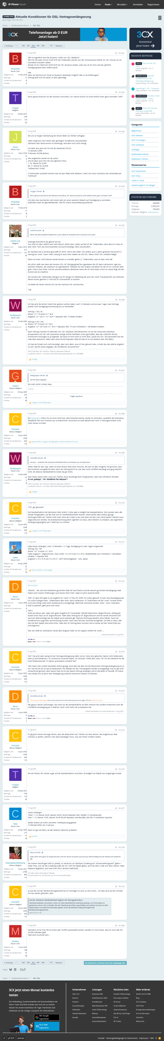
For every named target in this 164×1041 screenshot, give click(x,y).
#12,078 (122, 847)
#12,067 (122, 370)
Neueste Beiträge (142, 56)
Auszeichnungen (78, 1006)
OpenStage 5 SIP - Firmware (147, 88)
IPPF (12, 1038)
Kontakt (75, 1017)
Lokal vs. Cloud (137, 180)
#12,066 (122, 299)
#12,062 (122, 92)
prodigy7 (7, 20)
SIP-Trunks (117, 1021)
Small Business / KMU (99, 998)
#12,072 (122, 581)
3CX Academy (141, 1002)
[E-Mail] (19, 969)
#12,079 (122, 886)
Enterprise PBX (97, 994)
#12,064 (122, 186)
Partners (75, 1002)
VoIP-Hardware (137, 145)
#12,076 (122, 769)
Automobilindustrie (99, 1021)
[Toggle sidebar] (159, 18)
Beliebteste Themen (139, 159)
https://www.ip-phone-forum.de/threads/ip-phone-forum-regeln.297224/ (69, 700)
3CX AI (116, 1017)
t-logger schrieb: (36, 191)
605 (38, 46)
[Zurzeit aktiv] (15, 382)
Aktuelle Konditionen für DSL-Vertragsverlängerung (145, 78)
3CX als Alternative (143, 1013)
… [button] (19, 46)
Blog (137, 998)
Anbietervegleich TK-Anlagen (143, 185)
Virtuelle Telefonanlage (122, 994)
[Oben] (156, 1038)
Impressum (143, 1038)
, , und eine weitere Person (55, 441)
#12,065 (122, 225)
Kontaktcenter (97, 1002)
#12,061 (122, 53)
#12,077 (122, 808)
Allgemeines (136, 130)
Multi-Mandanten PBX (99, 1006)
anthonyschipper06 (156, 212)
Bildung (95, 1013)
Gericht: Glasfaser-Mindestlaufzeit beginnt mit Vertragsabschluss (56, 900)
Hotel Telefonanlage (99, 1010)
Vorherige (9, 46)
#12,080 (122, 925)
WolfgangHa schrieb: (37, 375)
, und (42, 570)
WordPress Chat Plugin (122, 1013)
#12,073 (122, 651)
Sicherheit (139, 1017)
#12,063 (122, 131)
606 (43, 46)
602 (23, 46)
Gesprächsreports (120, 1010)
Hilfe (152, 1038)
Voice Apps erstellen (121, 998)
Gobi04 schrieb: (36, 230)
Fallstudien (76, 1010)
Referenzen (140, 1021)
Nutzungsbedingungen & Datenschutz (122, 1038)
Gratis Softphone (120, 1006)
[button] (111, 4)
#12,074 (122, 691)
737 (51, 46)
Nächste (58, 46)
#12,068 (122, 413)
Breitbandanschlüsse (140, 154)
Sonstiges (135, 149)
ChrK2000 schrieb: (36, 458)
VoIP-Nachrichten (138, 171)
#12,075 (122, 730)
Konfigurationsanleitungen (145, 1010)
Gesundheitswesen (99, 1017)
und (41, 402)
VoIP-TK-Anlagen (138, 140)
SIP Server (117, 1002)
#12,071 (122, 542)
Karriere (75, 998)
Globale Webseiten (79, 1013)
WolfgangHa (35, 418)
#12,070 (122, 503)
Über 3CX (75, 994)
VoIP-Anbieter (137, 135)
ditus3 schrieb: (35, 852)
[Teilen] (116, 53)
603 (28, 46)
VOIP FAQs (140, 1006)
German (20, 1038)
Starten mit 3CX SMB (143, 994)
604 (33, 46)
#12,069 (122, 453)
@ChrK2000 (33, 585)
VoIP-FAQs (135, 176)
